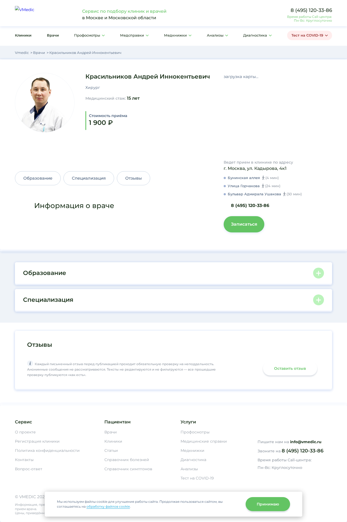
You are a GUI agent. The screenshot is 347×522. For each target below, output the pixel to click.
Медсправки (132, 35)
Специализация (89, 178)
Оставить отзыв (290, 368)
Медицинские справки (204, 441)
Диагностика (255, 35)
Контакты (24, 459)
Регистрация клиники (37, 441)
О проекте (25, 432)
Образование (37, 178)
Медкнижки (175, 35)
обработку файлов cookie (108, 506)
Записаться (244, 224)
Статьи (111, 450)
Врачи (53, 35)
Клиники (23, 35)
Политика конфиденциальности (47, 450)
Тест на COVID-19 (307, 35)
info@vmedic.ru (306, 441)
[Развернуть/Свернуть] (318, 273)
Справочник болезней (126, 459)
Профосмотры (87, 35)
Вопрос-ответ (28, 468)
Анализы (215, 35)
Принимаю (268, 504)
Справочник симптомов (128, 468)
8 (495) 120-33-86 (311, 10)
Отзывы (133, 178)
